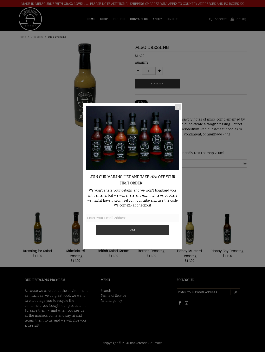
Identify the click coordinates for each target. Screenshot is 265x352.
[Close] (178, 107)
